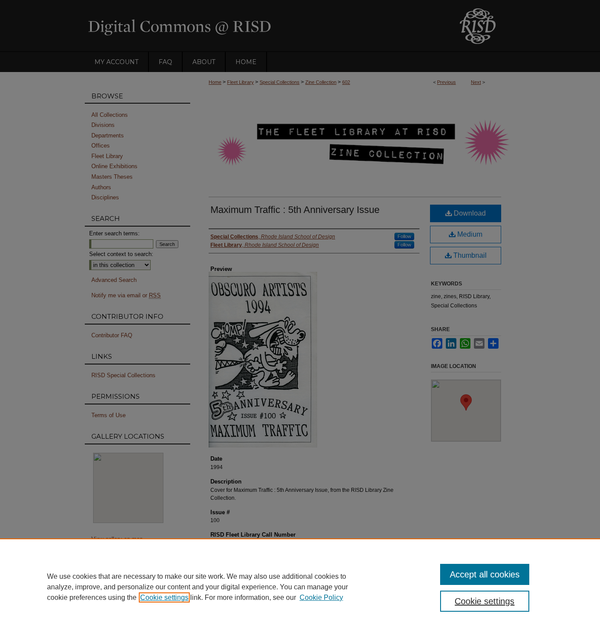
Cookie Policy (321, 597)
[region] (300, 586)
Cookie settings (164, 597)
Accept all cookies (485, 574)
